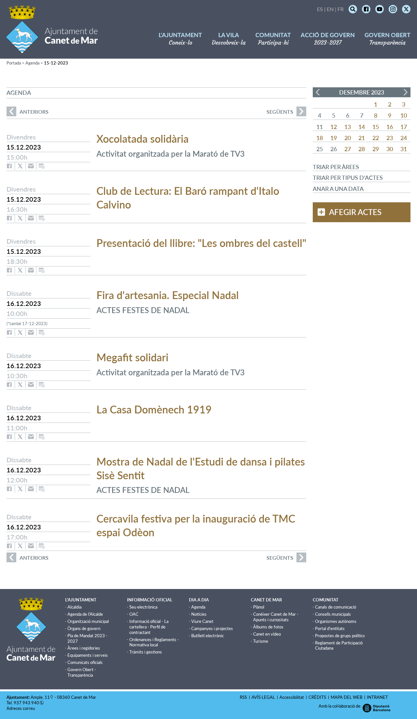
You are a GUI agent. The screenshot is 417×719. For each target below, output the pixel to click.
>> (405, 92)
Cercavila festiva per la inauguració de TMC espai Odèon (195, 525)
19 (333, 137)
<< (318, 92)
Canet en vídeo (267, 634)
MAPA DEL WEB (346, 697)
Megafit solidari (132, 357)
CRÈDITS (317, 697)
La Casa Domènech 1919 (154, 409)
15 (375, 126)
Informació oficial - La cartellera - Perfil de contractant (148, 627)
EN (330, 9)
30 (389, 148)
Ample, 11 (40, 697)
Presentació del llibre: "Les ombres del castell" (201, 243)
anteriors (28, 111)
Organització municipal (88, 621)
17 (403, 126)
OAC (133, 614)
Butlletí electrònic (207, 635)
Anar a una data (338, 188)
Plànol (258, 607)
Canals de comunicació (335, 607)
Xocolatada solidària (142, 138)
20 (347, 137)
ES (320, 9)
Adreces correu (21, 708)
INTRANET (377, 697)
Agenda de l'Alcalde (85, 614)
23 (389, 137)
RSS (243, 697)
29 (375, 148)
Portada (14, 62)
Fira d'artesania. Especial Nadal (167, 295)
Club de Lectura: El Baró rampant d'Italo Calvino (187, 197)
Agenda (32, 62)
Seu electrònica (143, 607)
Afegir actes (355, 212)
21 (361, 137)
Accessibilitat (292, 697)
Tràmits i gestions (145, 651)
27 (347, 148)
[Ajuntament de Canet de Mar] (52, 49)
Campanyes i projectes (212, 628)
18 (319, 137)
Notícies (199, 614)
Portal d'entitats (330, 628)
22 (375, 137)
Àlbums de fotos (268, 626)
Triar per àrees (336, 166)
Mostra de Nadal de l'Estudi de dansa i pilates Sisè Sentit (200, 468)
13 (347, 126)
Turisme (260, 641)
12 (333, 126)
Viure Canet (202, 621)
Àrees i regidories (83, 648)
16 (389, 126)
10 (403, 115)
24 (403, 137)
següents (279, 111)
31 (403, 148)
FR (341, 9)
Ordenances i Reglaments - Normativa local (154, 642)
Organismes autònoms (335, 621)
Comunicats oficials (85, 662)
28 (361, 148)
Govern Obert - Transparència (81, 672)
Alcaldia (74, 607)
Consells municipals (333, 614)
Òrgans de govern (83, 628)
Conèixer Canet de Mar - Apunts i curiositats (275, 616)
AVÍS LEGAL (263, 697)
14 (361, 126)
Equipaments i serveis (87, 655)
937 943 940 (26, 702)
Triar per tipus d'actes (348, 177)
